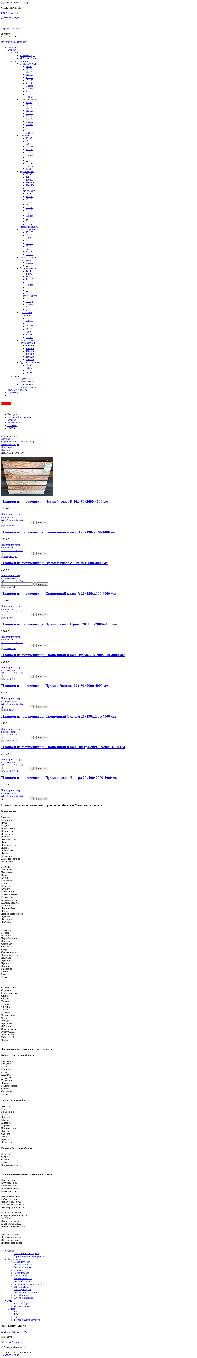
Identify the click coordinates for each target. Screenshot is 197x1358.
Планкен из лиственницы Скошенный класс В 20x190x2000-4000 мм (58, 532)
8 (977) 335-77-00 (10, 18)
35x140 (29, 77)
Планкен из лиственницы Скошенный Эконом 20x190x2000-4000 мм (58, 716)
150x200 (30, 356)
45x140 (29, 83)
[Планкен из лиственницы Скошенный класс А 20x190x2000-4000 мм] (9, 587)
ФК (15, 1311)
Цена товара (7, 447)
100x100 (30, 345)
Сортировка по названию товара (18, 441)
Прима (29, 88)
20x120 (29, 141)
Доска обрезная (28, 229)
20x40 (29, 365)
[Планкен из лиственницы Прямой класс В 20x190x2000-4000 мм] (27, 495)
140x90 (29, 177)
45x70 (29, 373)
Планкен (24, 135)
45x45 (29, 370)
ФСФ (16, 1314)
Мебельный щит (28, 58)
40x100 (29, 240)
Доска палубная (28, 63)
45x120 (29, 116)
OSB (16, 1317)
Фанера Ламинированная (27, 1320)
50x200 (29, 254)
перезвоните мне (10, 28)
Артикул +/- (7, 439)
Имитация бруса (28, 296)
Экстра (29, 85)
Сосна (17, 376)
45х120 (29, 80)
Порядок (5, 450)
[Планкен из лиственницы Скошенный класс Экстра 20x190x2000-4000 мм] (9, 740)
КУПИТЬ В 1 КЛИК (12, 519)
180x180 (30, 185)
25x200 (29, 238)
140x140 (30, 182)
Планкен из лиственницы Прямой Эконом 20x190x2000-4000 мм (54, 686)
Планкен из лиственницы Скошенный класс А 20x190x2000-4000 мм (58, 593)
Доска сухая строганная (26, 314)
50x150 (29, 251)
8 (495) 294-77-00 (10, 13)
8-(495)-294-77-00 (18, 1331)
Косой (29, 168)
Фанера (11, 1308)
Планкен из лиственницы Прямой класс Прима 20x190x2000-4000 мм (59, 624)
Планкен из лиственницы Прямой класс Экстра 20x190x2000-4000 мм (59, 778)
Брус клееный (27, 171)
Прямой (30, 166)
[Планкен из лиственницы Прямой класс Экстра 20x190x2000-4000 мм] (9, 771)
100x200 (30, 351)
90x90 (29, 174)
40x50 (29, 367)
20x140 (29, 144)
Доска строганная (29, 340)
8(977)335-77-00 (10, 1355)
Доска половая (27, 191)
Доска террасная (28, 99)
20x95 (29, 138)
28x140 (29, 72)
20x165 (29, 146)
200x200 (30, 359)
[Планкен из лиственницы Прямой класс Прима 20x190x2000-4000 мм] (8, 617)
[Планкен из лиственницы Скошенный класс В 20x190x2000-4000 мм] (8, 525)
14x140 (29, 279)
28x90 (29, 66)
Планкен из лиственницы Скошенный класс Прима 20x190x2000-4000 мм (63, 655)
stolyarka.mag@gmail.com (14, 42)
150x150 (30, 354)
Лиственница (21, 61)
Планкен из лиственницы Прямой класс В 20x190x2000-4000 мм (54, 501)
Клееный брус (27, 55)
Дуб (16, 52)
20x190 (29, 149)
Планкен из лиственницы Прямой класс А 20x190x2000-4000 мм (54, 563)
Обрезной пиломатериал (27, 380)
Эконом (30, 97)
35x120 (29, 74)
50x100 (29, 249)
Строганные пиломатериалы (28, 385)
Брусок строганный (30, 362)
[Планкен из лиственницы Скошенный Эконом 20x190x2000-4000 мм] (7, 709)
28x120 (29, 69)
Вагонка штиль (28, 268)
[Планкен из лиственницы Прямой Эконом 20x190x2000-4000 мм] (9, 679)
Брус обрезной (27, 343)
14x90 (29, 273)
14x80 (29, 271)
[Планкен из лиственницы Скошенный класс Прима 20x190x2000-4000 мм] (8, 648)
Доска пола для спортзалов (28, 258)
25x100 (29, 232)
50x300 (29, 337)
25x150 (29, 235)
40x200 (29, 246)
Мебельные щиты (29, 226)
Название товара (10, 444)
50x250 (29, 334)
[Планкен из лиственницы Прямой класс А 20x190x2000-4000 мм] (9, 556)
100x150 (30, 348)
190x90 (29, 179)
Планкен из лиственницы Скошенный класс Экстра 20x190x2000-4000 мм (63, 747)
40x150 (29, 243)
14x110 (29, 276)
